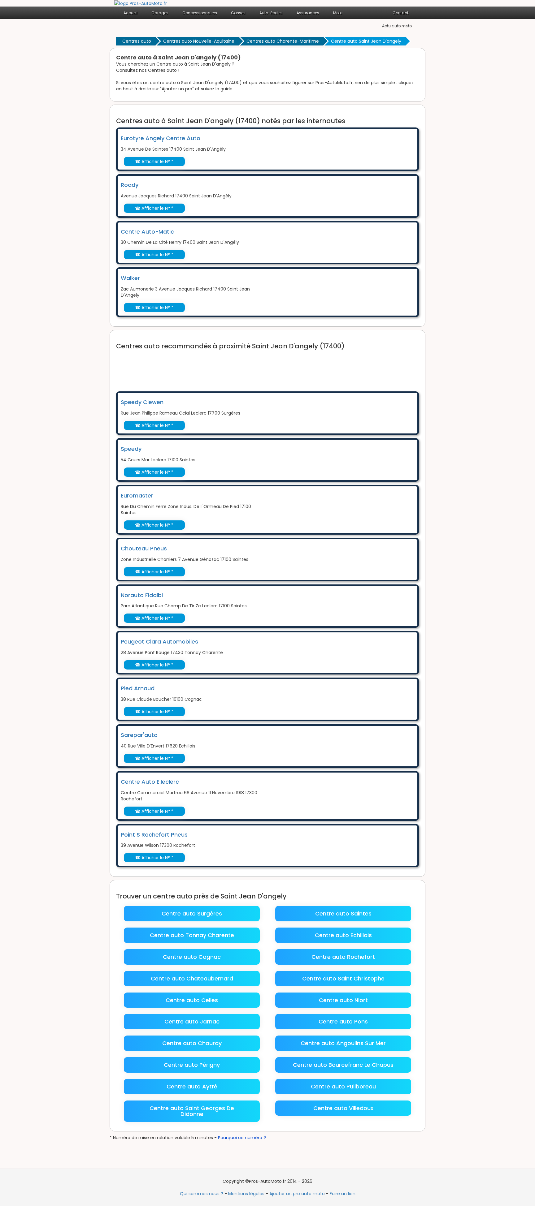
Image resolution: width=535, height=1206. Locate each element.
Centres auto (136, 41)
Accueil (130, 12)
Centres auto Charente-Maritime (282, 41)
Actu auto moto (396, 25)
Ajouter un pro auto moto (297, 1194)
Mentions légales (246, 1194)
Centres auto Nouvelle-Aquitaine (198, 41)
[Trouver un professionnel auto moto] (140, 3)
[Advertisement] (228, 367)
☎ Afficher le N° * (154, 161)
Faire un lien (342, 1194)
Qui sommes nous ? (201, 1194)
